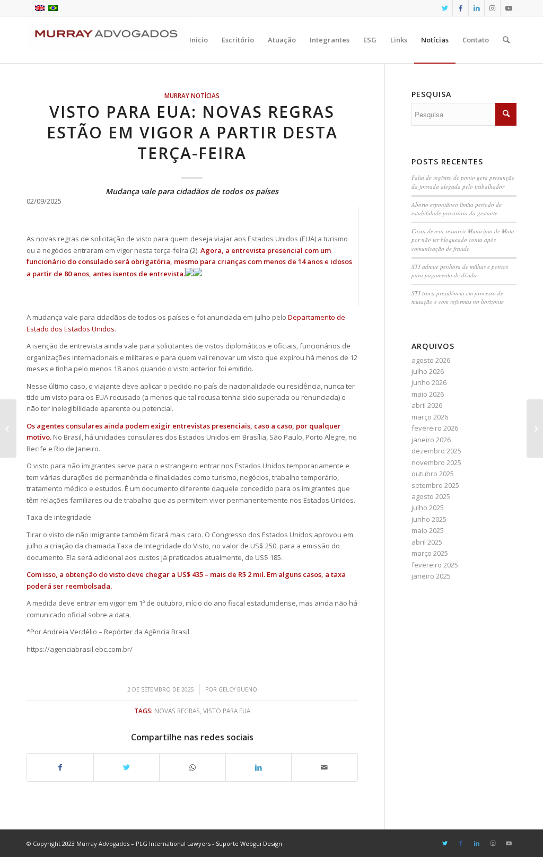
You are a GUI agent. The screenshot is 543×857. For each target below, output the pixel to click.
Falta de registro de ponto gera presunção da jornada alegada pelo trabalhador (463, 181)
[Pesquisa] (506, 39)
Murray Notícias (192, 95)
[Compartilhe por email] (324, 767)
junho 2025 (428, 519)
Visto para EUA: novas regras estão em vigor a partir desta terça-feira (192, 132)
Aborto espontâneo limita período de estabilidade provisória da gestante (456, 208)
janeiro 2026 (431, 439)
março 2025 (429, 553)
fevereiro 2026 (434, 428)
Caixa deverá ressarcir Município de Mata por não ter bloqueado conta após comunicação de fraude (462, 239)
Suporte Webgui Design (249, 843)
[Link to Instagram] (492, 8)
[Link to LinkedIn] (476, 8)
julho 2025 (427, 507)
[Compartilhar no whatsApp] (192, 767)
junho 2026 (428, 382)
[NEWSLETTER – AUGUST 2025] (8, 428)
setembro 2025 (435, 485)
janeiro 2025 (431, 576)
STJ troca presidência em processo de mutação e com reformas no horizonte (457, 297)
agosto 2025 (430, 496)
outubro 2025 (432, 473)
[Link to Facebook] (460, 8)
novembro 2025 (436, 462)
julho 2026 (427, 371)
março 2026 (429, 417)
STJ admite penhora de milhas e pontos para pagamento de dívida (459, 271)
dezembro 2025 (436, 451)
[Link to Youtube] (508, 8)
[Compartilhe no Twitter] (127, 767)
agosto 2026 (430, 360)
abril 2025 (426, 542)
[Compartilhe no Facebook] (60, 767)
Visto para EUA (226, 710)
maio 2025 (427, 530)
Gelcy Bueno (237, 689)
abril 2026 (426, 405)
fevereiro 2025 (434, 565)
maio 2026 (427, 394)
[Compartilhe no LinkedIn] (259, 767)
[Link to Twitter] (444, 8)
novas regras (177, 710)
